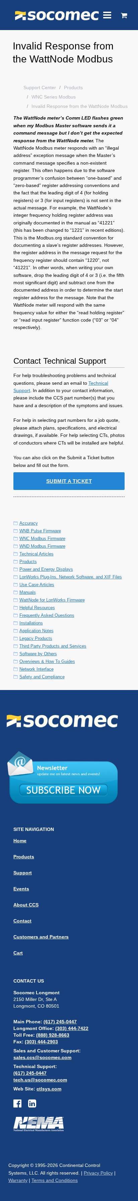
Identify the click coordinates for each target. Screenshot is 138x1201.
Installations (31, 623)
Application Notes (36, 630)
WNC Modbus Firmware (42, 538)
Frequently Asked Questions (46, 615)
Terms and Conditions (54, 1180)
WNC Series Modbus (53, 97)
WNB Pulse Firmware (40, 530)
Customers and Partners (41, 936)
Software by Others (38, 653)
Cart (18, 953)
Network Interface (36, 669)
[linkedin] (32, 1105)
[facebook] (20, 1105)
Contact (22, 920)
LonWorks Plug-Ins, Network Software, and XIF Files (70, 576)
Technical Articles (36, 553)
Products (73, 87)
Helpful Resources (37, 607)
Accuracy (28, 523)
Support (22, 872)
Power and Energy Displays (46, 569)
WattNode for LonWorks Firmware (52, 600)
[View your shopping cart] (124, 16)
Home (19, 840)
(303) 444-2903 (41, 1041)
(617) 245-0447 (60, 1021)
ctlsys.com (49, 1088)
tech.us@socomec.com (40, 1079)
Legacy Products (35, 638)
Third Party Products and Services (52, 646)
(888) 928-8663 (52, 1035)
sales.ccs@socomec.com (42, 1057)
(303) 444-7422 (71, 1028)
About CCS (26, 904)
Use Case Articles (36, 584)
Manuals (27, 592)
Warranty (17, 1180)
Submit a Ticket (69, 481)
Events (21, 888)
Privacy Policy (98, 1173)
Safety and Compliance (42, 676)
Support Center (39, 87)
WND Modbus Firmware (42, 546)
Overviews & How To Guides (47, 661)
